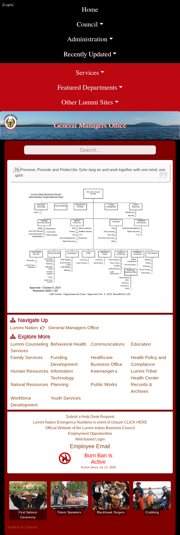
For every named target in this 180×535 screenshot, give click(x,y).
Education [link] (141, 344)
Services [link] (124, 72)
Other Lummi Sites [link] (120, 101)
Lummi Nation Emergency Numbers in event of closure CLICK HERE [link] (90, 422)
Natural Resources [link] (29, 384)
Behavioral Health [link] (68, 344)
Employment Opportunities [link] (90, 434)
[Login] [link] (7, 4)
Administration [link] (93, 38)
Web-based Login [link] (90, 439)
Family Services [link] (27, 357)
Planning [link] (59, 384)
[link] (87, 463)
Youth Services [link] (66, 398)
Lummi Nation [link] (24, 327)
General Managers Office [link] (73, 327)
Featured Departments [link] (118, 87)
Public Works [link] (104, 384)
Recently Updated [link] (91, 53)
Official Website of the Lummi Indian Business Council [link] (90, 428)
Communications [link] (108, 344)
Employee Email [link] (90, 446)
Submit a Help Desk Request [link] (90, 417)
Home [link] (90, 9)
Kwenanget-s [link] (104, 371)
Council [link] (98, 23)
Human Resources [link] (30, 371)
